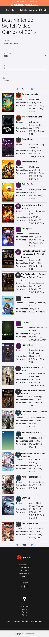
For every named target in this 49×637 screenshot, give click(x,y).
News (8, 10)
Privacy (24, 615)
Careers (24, 609)
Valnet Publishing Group (33, 621)
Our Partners (24, 568)
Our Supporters (24, 573)
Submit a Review (24, 565)
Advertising (25, 606)
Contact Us (24, 576)
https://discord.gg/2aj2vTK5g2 (24, 4)
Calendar (23, 10)
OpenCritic (11, 621)
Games (14, 10)
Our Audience (24, 571)
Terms (24, 612)
